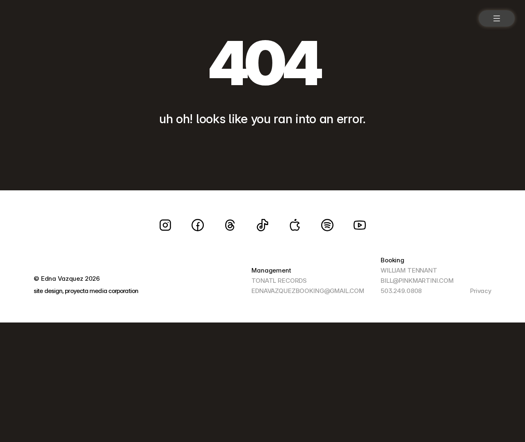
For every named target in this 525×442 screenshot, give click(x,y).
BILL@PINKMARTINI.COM (417, 280)
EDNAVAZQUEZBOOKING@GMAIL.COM (307, 291)
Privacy (480, 291)
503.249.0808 (401, 291)
